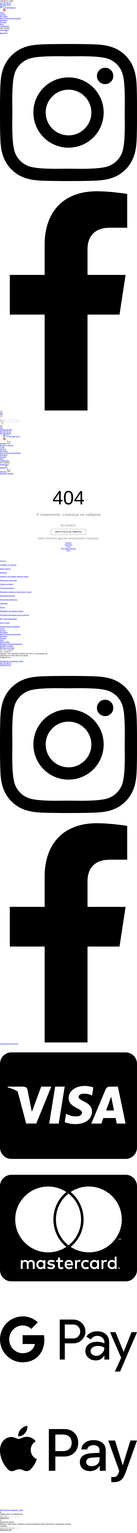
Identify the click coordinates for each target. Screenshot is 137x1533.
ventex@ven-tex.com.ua (9, 1044)
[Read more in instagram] (68, 190)
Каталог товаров (6, 445)
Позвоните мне (6, 430)
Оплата (3, 15)
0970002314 (11, 8)
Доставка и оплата (68, 549)
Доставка (3, 16)
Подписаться (5, 657)
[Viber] (4, 436)
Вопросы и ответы (7, 648)
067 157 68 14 (5, 3)
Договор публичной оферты (11, 644)
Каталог (68, 543)
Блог (2, 24)
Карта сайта (5, 642)
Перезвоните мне (5, 1530)
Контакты (3, 20)
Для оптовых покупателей (10, 18)
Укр (1, 414)
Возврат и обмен (6, 646)
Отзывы (3, 22)
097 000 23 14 (14, 436)
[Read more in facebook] (68, 410)
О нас (2, 13)
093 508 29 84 (5, 5)
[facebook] (68, 1042)
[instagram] (68, 822)
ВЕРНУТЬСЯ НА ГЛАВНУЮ (68, 532)
